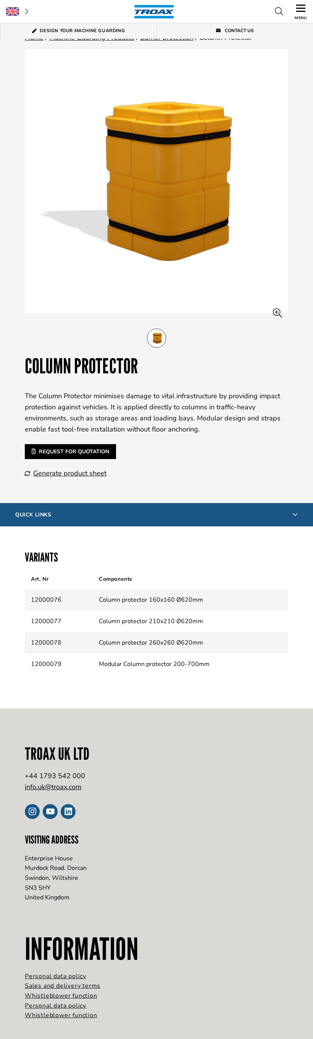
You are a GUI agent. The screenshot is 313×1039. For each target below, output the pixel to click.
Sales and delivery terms (62, 986)
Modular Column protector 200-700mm (154, 664)
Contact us (239, 31)
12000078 (46, 642)
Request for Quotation (74, 451)
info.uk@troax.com (53, 786)
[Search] (279, 11)
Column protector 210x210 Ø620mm (151, 621)
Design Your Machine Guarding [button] (82, 31)
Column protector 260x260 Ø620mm (151, 642)
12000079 (46, 664)
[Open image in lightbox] (277, 313)
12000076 (46, 600)
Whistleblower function (61, 996)
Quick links (33, 514)
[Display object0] (156, 338)
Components (115, 579)
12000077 (46, 621)
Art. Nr (39, 579)
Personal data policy (55, 976)
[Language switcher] (17, 11)
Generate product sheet (69, 473)
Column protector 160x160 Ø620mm (151, 600)
